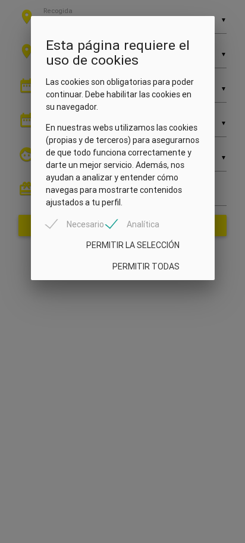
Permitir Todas (146, 266)
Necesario (85, 224)
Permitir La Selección (133, 245)
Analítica (143, 224)
